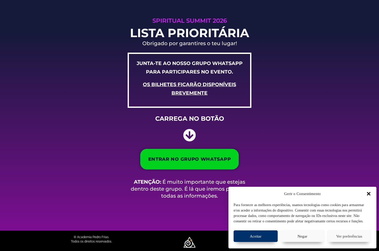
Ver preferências (349, 236)
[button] (368, 193)
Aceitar (255, 236)
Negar (302, 236)
